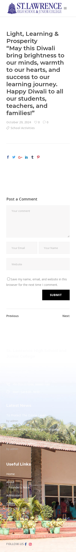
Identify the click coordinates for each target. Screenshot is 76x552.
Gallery (11, 503)
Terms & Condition (47, 536)
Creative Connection (41, 529)
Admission (13, 495)
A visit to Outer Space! (21, 443)
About (10, 482)
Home (10, 474)
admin (14, 421)
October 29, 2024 (18, 122)
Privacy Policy (17, 536)
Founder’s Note (19, 487)
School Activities (23, 128)
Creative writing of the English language (33, 429)
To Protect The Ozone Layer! (26, 415)
